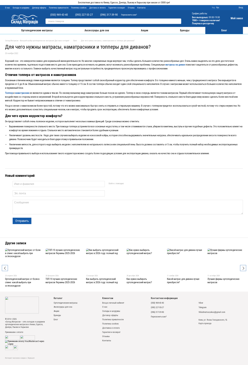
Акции (144, 30)
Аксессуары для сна (97, 30)
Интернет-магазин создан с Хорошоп (20, 358)
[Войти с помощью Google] (133, 183)
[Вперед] (243, 268)
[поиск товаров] (178, 21)
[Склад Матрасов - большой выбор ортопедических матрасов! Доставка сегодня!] (22, 305)
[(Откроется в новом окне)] (27, 337)
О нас (7, 8)
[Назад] (5, 268)
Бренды (184, 30)
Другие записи (15, 243)
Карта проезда (205, 323)
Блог (224, 30)
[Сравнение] (224, 7)
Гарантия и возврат (116, 8)
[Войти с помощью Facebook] (127, 183)
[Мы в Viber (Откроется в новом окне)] (150, 7)
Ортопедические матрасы (37, 30)
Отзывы (131, 8)
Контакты (141, 8)
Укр (213, 8)
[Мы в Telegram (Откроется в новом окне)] (154, 7)
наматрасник (22, 93)
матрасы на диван (175, 64)
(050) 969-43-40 (59, 14)
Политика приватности (58, 8)
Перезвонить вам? (129, 15)
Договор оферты (39, 8)
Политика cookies (79, 8)
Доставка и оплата (97, 8)
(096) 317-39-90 (109, 14)
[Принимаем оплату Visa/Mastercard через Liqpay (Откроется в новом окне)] (27, 342)
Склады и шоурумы (21, 8)
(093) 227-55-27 (84, 14)
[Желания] (230, 7)
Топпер (9, 93)
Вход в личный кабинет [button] (113, 303)
